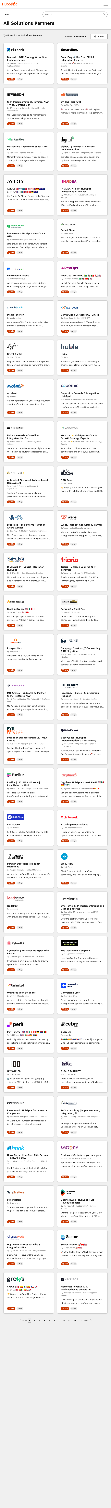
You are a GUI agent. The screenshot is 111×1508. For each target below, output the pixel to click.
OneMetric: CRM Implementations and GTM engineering (82, 907)
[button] (29, 63)
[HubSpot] (9, 4)
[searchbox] (75, 14)
